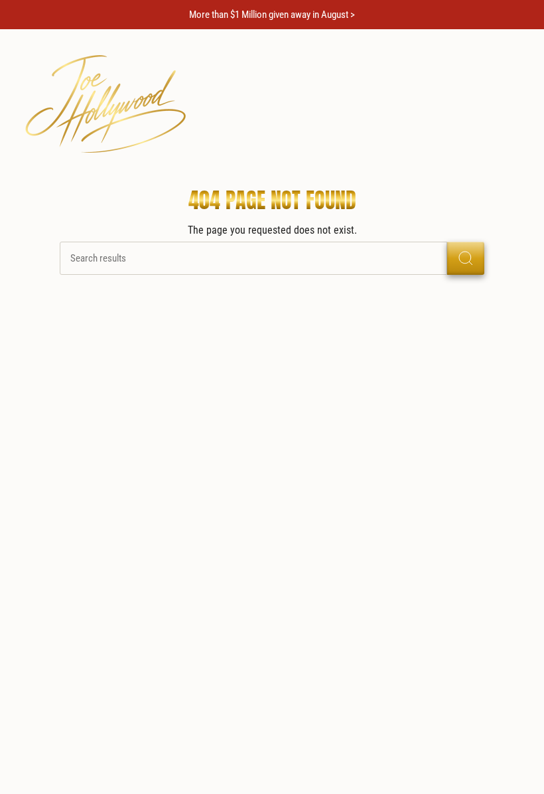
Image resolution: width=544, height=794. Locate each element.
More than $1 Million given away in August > (272, 15)
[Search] (465, 258)
